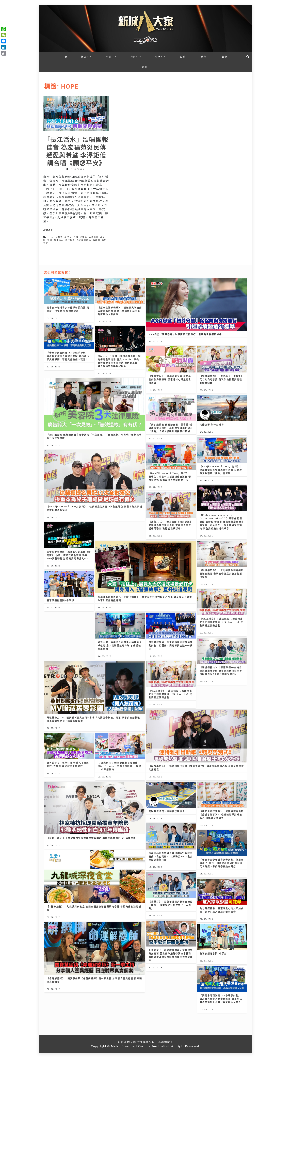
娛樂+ (183, 56)
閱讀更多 (48, 230)
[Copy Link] (4, 53)
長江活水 (59, 240)
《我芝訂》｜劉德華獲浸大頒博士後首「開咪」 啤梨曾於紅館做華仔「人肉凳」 (171, 905)
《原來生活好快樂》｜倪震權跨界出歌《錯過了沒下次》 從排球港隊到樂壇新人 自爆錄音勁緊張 (222, 814)
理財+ (109, 56)
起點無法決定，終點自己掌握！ (167, 811)
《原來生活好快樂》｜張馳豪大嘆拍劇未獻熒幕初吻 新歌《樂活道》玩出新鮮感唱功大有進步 (120, 311)
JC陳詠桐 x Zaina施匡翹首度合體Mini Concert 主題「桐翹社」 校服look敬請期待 (119, 766)
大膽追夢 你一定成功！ (213, 424)
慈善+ (145, 66)
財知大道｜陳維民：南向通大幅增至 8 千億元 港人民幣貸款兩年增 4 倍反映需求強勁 (120, 645)
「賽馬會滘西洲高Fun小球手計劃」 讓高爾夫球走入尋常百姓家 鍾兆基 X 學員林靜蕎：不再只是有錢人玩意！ (68, 356)
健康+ (84, 56)
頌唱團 (96, 240)
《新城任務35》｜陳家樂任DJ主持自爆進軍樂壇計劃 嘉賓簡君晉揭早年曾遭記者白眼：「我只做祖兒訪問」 (221, 670)
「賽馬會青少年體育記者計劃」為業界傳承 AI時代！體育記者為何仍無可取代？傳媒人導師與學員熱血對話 (222, 863)
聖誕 (49, 240)
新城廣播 (94, 237)
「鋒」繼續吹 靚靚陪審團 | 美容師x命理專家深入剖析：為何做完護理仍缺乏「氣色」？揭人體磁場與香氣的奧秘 (171, 428)
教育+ (134, 56)
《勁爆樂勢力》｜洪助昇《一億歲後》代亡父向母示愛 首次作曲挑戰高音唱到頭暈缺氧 (222, 379)
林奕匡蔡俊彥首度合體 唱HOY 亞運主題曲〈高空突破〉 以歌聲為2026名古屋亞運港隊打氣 (171, 856)
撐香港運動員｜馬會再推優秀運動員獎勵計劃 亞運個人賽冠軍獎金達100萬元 (171, 645)
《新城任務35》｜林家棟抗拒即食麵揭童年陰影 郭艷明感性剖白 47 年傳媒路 (91, 837)
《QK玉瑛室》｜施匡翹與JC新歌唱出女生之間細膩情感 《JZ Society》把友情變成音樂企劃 (222, 622)
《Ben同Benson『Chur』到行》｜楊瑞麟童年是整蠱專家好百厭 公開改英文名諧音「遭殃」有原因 (221, 470)
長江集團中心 (84, 240)
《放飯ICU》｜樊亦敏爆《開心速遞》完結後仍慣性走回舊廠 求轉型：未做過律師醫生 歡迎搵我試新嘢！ (170, 525)
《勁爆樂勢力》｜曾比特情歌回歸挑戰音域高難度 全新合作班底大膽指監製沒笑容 (222, 573)
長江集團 (70, 240)
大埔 (75, 237)
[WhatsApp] (4, 29)
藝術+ (225, 56)
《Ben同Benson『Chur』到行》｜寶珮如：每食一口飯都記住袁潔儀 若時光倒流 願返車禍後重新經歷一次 (170, 476)
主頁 (65, 56)
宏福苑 (83, 237)
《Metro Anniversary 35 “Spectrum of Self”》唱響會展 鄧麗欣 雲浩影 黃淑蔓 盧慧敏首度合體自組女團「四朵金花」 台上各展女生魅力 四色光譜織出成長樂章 (222, 521)
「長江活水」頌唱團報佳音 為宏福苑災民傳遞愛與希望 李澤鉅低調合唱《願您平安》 (76, 151)
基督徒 (59, 237)
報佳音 (68, 237)
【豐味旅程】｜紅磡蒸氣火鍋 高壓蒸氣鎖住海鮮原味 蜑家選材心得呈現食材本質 (170, 379)
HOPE (50, 237)
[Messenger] (4, 41)
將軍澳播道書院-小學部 (60, 600)
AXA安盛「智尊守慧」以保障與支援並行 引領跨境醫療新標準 (185, 334)
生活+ (159, 56)
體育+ (204, 56)
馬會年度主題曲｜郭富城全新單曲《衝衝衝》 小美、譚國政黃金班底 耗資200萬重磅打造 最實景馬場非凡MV (69, 555)
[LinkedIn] (4, 47)
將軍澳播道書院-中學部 (213, 953)
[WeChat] (4, 35)
